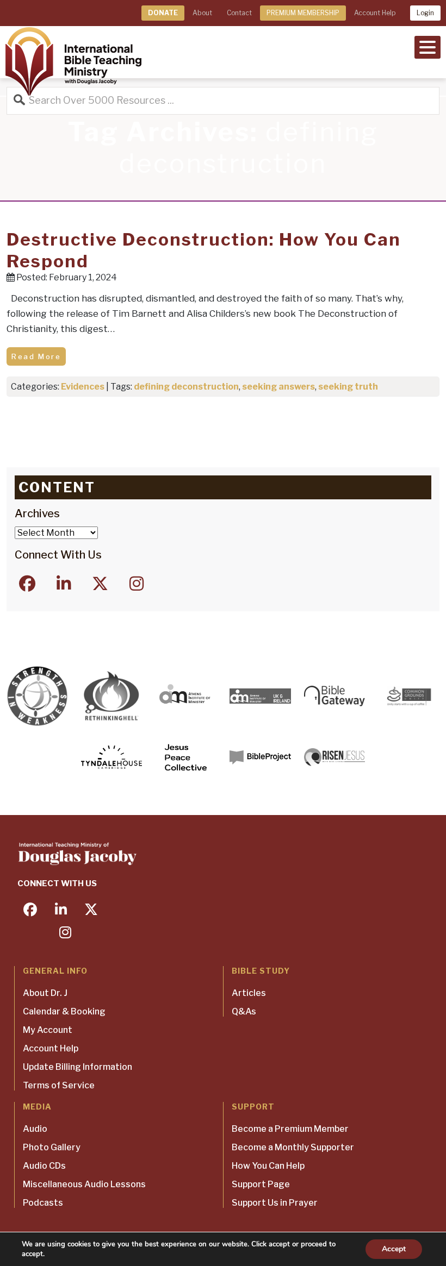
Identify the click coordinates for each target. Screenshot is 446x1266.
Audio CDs (44, 1166)
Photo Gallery (51, 1147)
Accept (394, 1249)
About (202, 13)
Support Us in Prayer (275, 1203)
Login (425, 13)
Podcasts (43, 1203)
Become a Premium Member (290, 1129)
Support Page (261, 1184)
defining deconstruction (186, 386)
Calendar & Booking (64, 1011)
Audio (35, 1129)
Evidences (82, 386)
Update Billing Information (77, 1067)
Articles (249, 993)
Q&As (244, 1011)
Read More (36, 356)
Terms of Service (59, 1085)
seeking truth (348, 386)
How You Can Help (268, 1166)
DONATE (163, 13)
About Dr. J (45, 993)
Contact (239, 13)
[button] (427, 46)
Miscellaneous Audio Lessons (84, 1184)
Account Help (374, 13)
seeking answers (278, 386)
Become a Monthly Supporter (293, 1147)
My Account (47, 1030)
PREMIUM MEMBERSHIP (303, 13)
